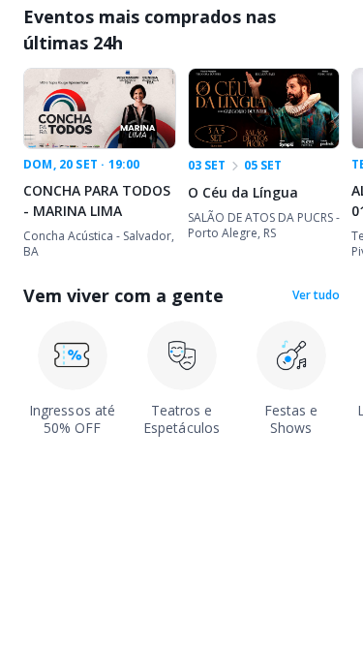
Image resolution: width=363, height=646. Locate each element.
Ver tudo (316, 295)
